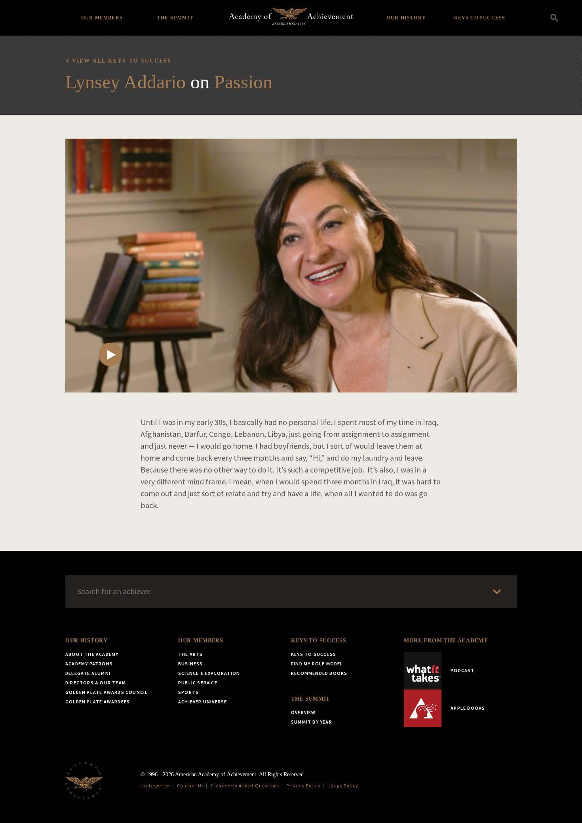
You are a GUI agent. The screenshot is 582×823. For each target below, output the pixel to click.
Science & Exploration (209, 673)
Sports (188, 692)
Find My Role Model (317, 664)
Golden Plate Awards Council (106, 692)
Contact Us (190, 786)
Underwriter (155, 786)
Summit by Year (311, 722)
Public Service (197, 683)
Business (190, 664)
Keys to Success (480, 18)
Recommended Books (319, 673)
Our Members (102, 18)
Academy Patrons (89, 664)
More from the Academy (446, 641)
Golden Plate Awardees (97, 702)
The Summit (175, 18)
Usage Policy (342, 786)
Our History (406, 18)
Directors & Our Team (95, 683)
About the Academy (91, 654)
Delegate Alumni (87, 673)
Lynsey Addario (125, 81)
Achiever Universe (202, 702)
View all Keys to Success (121, 61)
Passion (243, 81)
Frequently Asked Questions (245, 786)
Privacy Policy (303, 786)
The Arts (190, 654)
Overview (303, 712)
